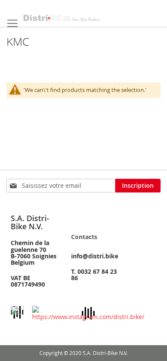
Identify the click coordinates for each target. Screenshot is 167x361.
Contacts (84, 237)
